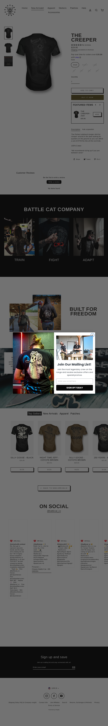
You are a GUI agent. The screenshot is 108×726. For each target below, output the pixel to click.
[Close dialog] (92, 335)
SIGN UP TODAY (74, 387)
